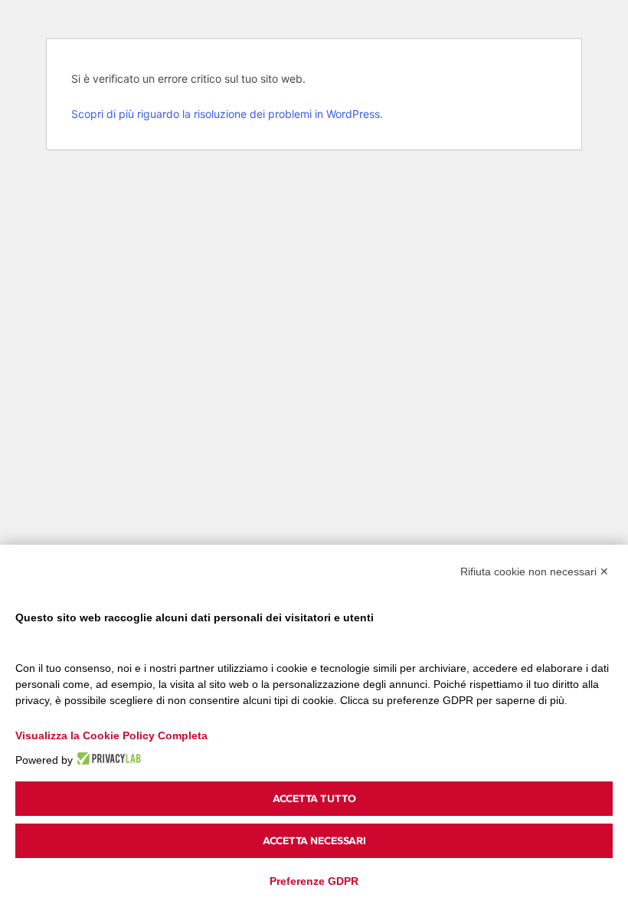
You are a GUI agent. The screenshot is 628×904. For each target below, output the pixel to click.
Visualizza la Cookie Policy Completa (111, 735)
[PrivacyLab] (107, 758)
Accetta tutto (314, 798)
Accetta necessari (314, 840)
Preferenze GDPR (314, 881)
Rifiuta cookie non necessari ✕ (534, 571)
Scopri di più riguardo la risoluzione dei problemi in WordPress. (227, 113)
